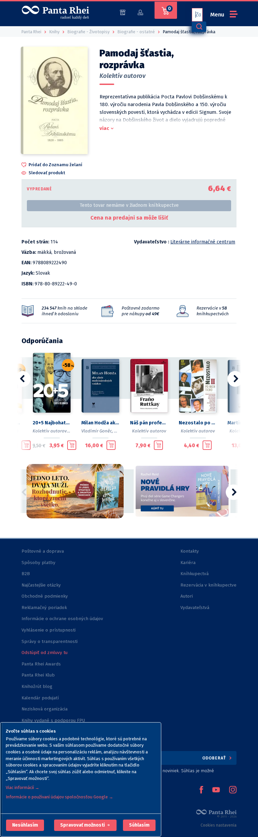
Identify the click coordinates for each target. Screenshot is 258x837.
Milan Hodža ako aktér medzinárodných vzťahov (100, 423)
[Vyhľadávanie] (199, 26)
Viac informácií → (22, 787)
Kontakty (189, 551)
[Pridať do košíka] (26, 445)
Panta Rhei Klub (38, 675)
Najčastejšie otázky (41, 585)
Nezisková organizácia (45, 709)
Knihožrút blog (37, 686)
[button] (25, 825)
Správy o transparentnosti (50, 641)
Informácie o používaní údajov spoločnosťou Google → (59, 796)
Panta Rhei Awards (41, 664)
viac (104, 128)
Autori (186, 596)
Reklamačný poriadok (44, 607)
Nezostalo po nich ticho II (198, 423)
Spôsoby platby (38, 562)
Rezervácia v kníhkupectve (208, 585)
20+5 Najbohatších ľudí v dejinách (52, 423)
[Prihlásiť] (140, 12)
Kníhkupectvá (194, 573)
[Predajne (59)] (123, 12)
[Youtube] (216, 790)
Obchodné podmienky (45, 596)
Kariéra (188, 562)
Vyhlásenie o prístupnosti (49, 630)
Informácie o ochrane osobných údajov (62, 618)
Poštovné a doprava (43, 551)
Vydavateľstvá (194, 607)
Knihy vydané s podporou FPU (53, 720)
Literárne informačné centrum (202, 242)
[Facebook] (201, 790)
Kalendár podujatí (40, 698)
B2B (26, 573)
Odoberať (214, 757)
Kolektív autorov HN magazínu (64, 431)
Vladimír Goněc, (97, 431)
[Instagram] (232, 790)
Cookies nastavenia (218, 825)
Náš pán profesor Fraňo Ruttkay (149, 423)
